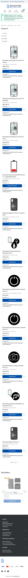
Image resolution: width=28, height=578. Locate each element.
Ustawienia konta (6, 534)
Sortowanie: (4, 38)
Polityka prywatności (7, 523)
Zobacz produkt (12, 185)
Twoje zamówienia (6, 532)
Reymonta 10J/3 (4, 1)
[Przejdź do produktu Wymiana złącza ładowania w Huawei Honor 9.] (14, 243)
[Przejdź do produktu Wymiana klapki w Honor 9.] (14, 433)
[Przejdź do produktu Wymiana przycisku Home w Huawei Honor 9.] (14, 281)
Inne (15, 25)
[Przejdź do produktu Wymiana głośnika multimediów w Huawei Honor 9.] (14, 395)
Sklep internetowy (12, 576)
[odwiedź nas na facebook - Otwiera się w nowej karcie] (2, 571)
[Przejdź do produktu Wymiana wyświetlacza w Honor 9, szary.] (14, 128)
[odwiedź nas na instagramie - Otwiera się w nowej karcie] (5, 571)
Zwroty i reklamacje (7, 525)
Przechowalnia (6, 535)
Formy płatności (6, 541)
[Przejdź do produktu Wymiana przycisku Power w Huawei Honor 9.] (14, 319)
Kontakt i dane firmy (7, 552)
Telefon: (16, 1)
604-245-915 (21, 1)
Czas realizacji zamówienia (8, 544)
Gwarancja (5, 526)
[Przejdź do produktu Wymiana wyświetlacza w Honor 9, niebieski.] (14, 90)
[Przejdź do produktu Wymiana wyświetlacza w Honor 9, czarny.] (14, 52)
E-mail (11, 1)
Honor (19, 25)
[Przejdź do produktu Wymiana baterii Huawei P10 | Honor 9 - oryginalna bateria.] (14, 166)
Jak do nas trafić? (6, 550)
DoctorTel (3, 25)
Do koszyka (12, 71)
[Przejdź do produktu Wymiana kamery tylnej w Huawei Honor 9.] (14, 357)
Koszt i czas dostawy (7, 543)
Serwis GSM (10, 25)
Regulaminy (5, 522)
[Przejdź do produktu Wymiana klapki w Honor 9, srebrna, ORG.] (14, 204)
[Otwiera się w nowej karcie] (8, 571)
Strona (11, 462)
